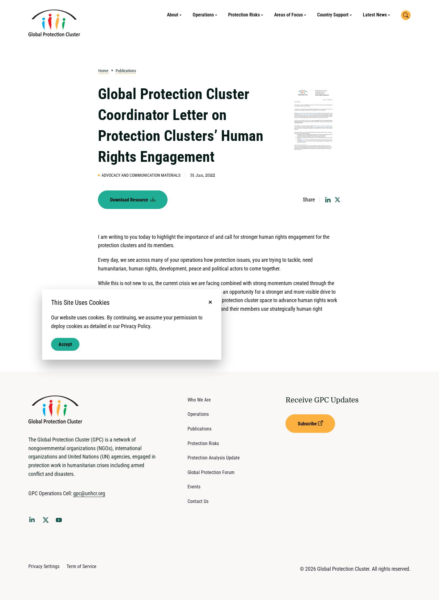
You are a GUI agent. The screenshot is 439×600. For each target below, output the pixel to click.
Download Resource (129, 200)
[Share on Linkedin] (327, 199)
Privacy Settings (43, 566)
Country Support (333, 15)
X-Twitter (47, 522)
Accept (65, 344)
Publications (126, 70)
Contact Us (198, 501)
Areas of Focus (288, 15)
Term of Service (81, 566)
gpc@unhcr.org (89, 493)
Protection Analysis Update (214, 458)
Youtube (60, 522)
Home (103, 70)
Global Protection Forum (211, 472)
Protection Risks (244, 15)
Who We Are (199, 400)
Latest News (375, 15)
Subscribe (307, 424)
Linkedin (33, 520)
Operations (203, 15)
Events (194, 487)
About (172, 15)
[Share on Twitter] (337, 199)
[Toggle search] (406, 15)
